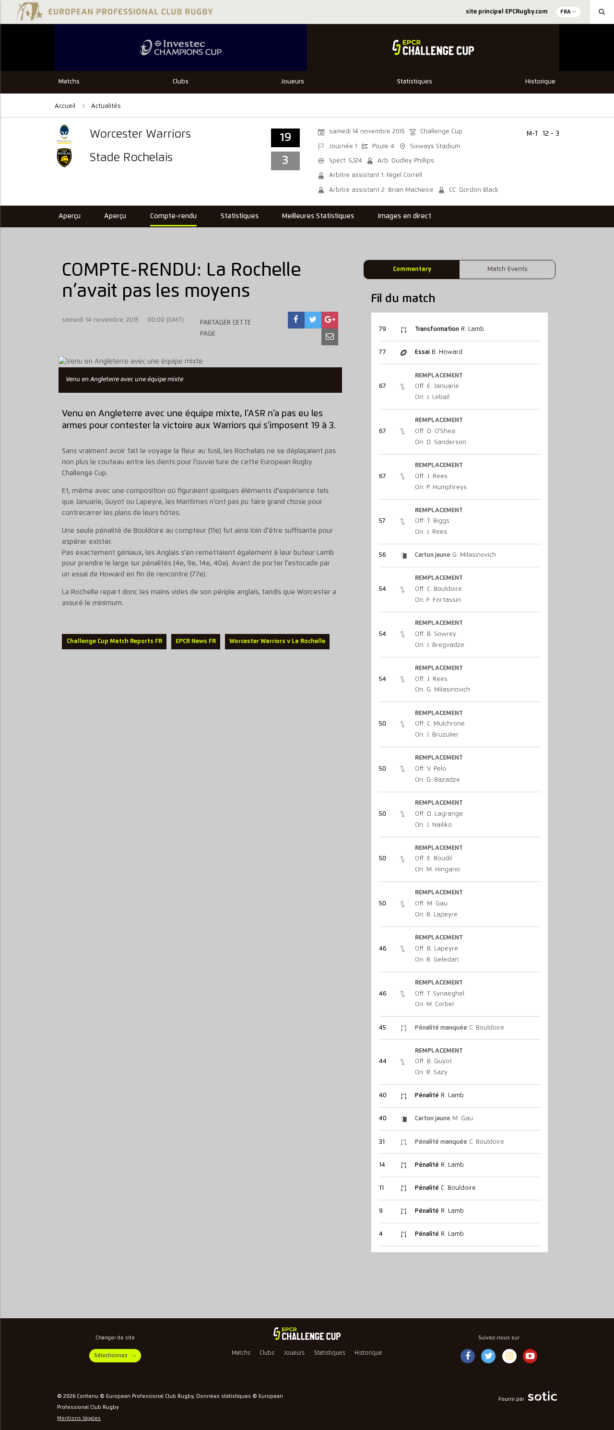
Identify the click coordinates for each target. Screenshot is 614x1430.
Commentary (412, 269)
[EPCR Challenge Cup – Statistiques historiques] (307, 1333)
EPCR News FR (196, 641)
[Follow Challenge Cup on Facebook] (467, 1356)
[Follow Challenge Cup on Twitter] (488, 1356)
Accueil (66, 106)
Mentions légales (79, 1418)
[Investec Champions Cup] (181, 47)
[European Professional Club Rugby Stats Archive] (113, 15)
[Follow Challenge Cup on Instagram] (509, 1356)
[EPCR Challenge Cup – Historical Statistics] (433, 47)
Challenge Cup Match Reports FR (114, 641)
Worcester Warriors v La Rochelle (277, 641)
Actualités (106, 106)
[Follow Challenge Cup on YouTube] (530, 1356)
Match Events (507, 269)
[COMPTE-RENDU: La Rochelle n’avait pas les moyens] (296, 320)
